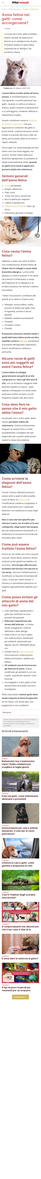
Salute (4, 9)
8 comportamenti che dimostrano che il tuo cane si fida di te (20, 928)
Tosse (7, 186)
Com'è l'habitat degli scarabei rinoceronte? (18, 896)
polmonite (23, 499)
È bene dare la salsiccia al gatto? (20, 958)
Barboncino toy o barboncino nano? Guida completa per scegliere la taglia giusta (18, 764)
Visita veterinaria (14, 9)
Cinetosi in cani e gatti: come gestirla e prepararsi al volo (18, 864)
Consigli (5, 793)
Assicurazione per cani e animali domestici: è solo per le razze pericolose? (20, 831)
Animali (5, 759)
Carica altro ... (20, 997)
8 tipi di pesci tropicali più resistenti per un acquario (16, 989)
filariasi (23, 341)
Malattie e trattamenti (30, 9)
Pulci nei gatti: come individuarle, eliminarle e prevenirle (20, 797)
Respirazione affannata (15, 206)
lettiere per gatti (26, 651)
